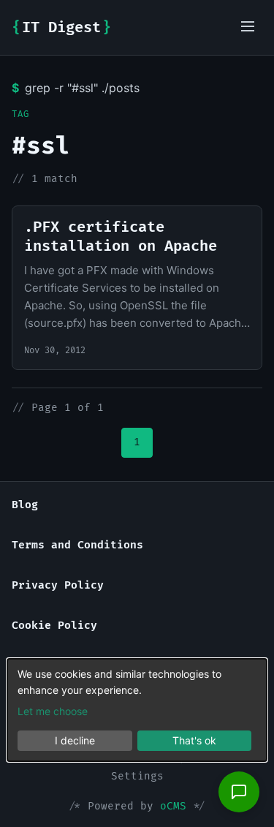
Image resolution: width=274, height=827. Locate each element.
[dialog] (137, 710)
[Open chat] (238, 791)
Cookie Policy (54, 625)
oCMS (173, 806)
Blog (25, 505)
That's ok (194, 740)
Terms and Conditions (77, 545)
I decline (75, 740)
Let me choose (53, 711)
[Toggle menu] (247, 27)
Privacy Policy (58, 585)
